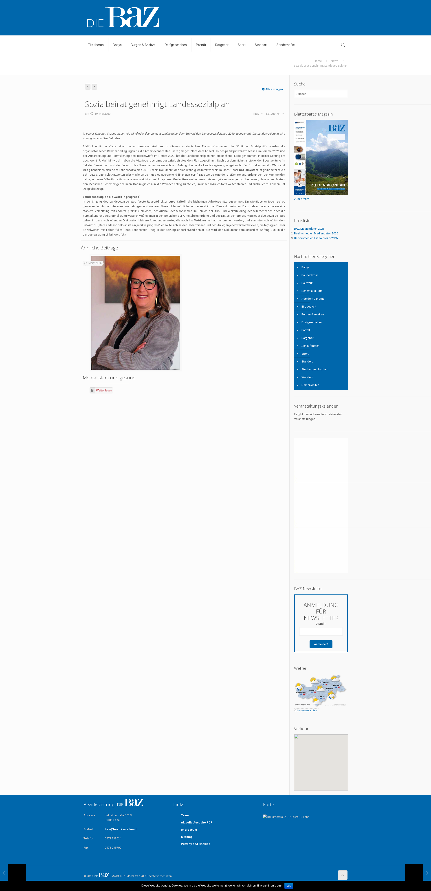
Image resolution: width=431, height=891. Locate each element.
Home (318, 61)
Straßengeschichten (314, 369)
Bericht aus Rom (312, 291)
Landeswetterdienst (307, 710)
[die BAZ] (123, 17)
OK (289, 885)
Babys (305, 267)
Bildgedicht (308, 306)
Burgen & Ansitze (312, 314)
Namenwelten (310, 385)
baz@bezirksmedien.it (121, 829)
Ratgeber (307, 338)
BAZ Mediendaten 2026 (309, 228)
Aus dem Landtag (313, 298)
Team (185, 815)
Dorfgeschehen (311, 322)
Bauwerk (307, 283)
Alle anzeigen (274, 89)
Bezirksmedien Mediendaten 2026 (316, 233)
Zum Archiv (301, 199)
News (334, 61)
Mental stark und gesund (109, 377)
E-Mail (321, 623)
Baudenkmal (309, 275)
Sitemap (187, 837)
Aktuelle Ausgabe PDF (196, 822)
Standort (307, 361)
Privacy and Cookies (195, 844)
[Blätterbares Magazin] (321, 194)
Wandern (307, 377)
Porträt (305, 330)
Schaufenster (310, 345)
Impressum (189, 829)
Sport (305, 353)
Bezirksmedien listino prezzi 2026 (316, 238)
